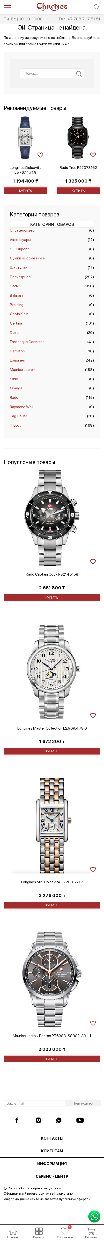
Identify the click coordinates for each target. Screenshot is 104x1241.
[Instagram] (39, 1120)
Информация (52, 1163)
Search (79, 74)
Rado (14, 397)
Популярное (20, 277)
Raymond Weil (21, 407)
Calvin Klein (19, 314)
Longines (17, 360)
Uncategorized (22, 230)
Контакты (52, 1138)
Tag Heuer (18, 416)
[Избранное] (65, 1231)
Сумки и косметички (27, 258)
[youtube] (80, 1120)
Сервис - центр (52, 1176)
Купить (25, 191)
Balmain (16, 295)
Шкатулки (18, 267)
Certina (16, 323)
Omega (16, 388)
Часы (14, 286)
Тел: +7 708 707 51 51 (79, 18)
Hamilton (17, 351)
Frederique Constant (27, 341)
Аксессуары (20, 239)
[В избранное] (40, 154)
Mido (14, 379)
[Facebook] (19, 1120)
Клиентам (52, 1151)
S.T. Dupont (19, 249)
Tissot (15, 425)
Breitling (16, 304)
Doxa (14, 332)
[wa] (59, 1120)
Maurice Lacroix (23, 369)
